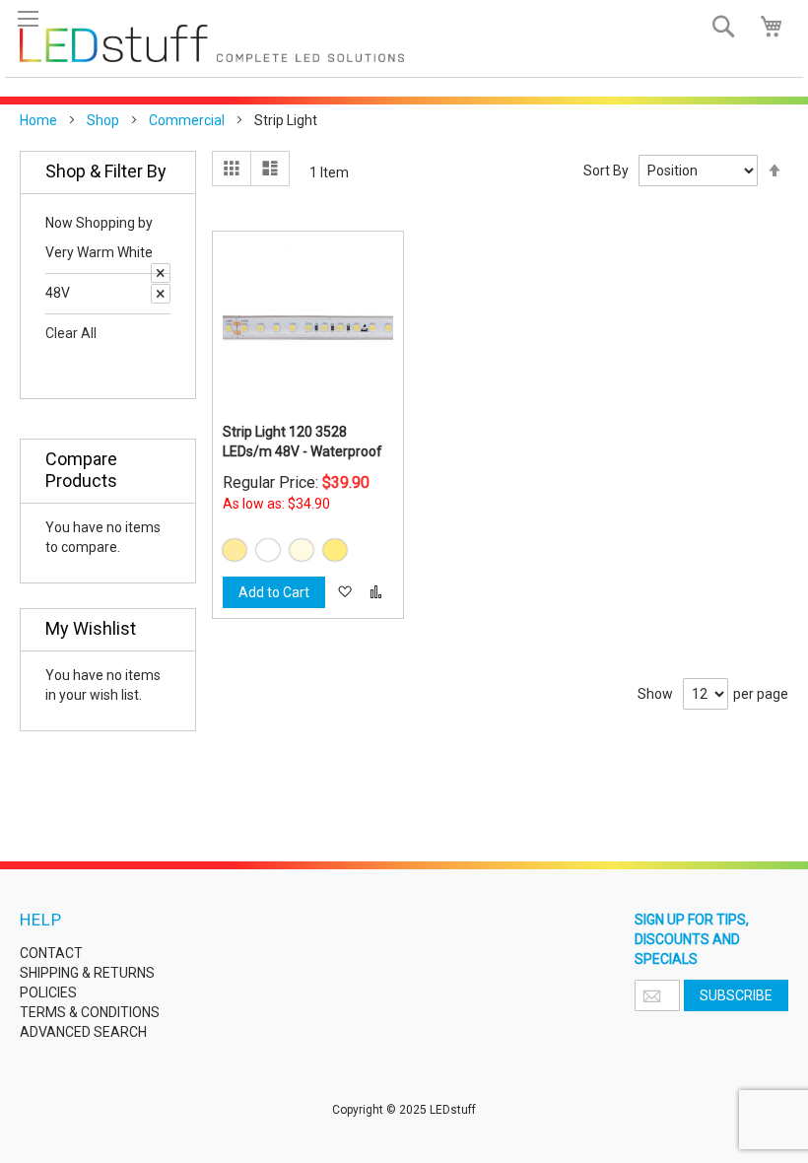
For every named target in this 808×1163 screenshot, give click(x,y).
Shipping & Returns (87, 973)
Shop (103, 120)
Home (38, 120)
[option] (234, 550)
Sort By (606, 170)
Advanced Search (83, 1032)
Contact (51, 953)
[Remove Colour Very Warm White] (160, 273)
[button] (344, 592)
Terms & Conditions (90, 1012)
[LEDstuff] (212, 43)
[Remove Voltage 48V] (160, 294)
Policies (48, 992)
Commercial (187, 120)
